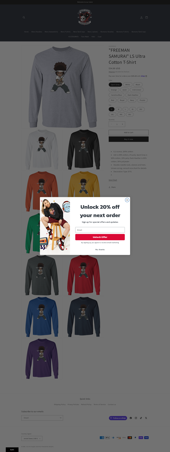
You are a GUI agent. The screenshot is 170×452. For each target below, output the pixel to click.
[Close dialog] (127, 200)
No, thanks (100, 249)
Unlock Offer (100, 237)
